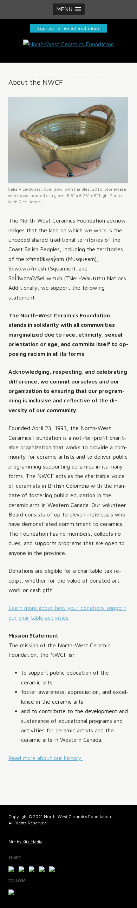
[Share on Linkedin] (53, 870)
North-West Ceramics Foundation (71, 74)
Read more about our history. (45, 758)
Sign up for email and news (68, 28)
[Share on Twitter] (23, 870)
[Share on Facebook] (12, 870)
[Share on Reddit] (33, 870)
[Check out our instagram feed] (12, 893)
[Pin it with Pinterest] (43, 870)
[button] (69, 9)
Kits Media (32, 841)
